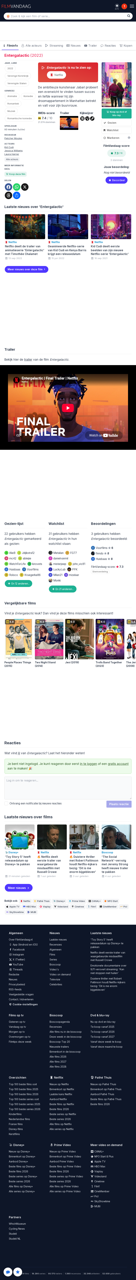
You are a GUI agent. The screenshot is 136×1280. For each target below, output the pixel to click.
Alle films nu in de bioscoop (66, 1031)
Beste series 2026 (60, 1119)
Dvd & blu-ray (99, 1015)
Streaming (56, 45)
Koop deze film (17, 174)
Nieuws (75, 45)
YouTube (17, 964)
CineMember (110, 906)
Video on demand (60, 974)
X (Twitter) (18, 959)
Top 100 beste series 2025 (24, 1104)
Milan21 (56, 575)
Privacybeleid (17, 984)
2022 (10, 68)
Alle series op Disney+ (22, 1191)
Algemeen (55, 949)
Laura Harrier (11, 154)
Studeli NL (15, 1238)
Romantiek (13, 103)
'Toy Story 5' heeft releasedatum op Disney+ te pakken (106, 943)
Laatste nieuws (58, 939)
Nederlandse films (19, 1119)
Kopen (127, 45)
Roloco (12, 575)
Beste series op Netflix (63, 1114)
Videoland (62, 906)
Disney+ (60, 901)
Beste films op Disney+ (22, 1166)
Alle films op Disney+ (21, 1186)
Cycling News (17, 1228)
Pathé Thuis (43, 901)
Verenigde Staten (17, 83)
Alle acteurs (33, 45)
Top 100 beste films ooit (23, 1084)
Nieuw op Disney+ (19, 1151)
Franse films (16, 1124)
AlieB (10, 553)
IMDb (7, 168)
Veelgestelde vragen (21, 994)
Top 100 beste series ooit (24, 1099)
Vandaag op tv (17, 1026)
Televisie (55, 979)
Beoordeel (118, 180)
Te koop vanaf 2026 (102, 1031)
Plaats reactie (119, 804)
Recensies (56, 944)
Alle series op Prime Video (65, 1191)
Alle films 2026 (58, 1056)
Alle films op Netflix (61, 1124)
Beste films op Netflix (62, 1104)
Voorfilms (31, 569)
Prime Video (78, 901)
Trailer (92, 45)
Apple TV (14, 906)
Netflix (58, 75)
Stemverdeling (100, 571)
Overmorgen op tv (19, 1036)
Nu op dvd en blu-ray (102, 1021)
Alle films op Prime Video (64, 1186)
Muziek (11, 111)
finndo (102, 553)
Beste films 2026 (59, 1109)
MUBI (33, 912)
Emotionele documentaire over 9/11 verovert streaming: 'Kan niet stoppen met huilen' (108, 969)
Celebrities (56, 984)
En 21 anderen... (64, 589)
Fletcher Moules (13, 138)
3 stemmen (116, 160)
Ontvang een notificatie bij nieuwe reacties (35, 803)
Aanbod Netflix (58, 1099)
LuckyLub (58, 569)
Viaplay (46, 906)
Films (52, 954)
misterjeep (59, 564)
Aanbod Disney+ (18, 1161)
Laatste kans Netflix (61, 1094)
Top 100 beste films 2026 (23, 1094)
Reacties (110, 45)
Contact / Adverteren (21, 999)
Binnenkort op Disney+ (22, 1156)
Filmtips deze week (20, 1041)
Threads (17, 969)
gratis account (118, 764)
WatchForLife (15, 564)
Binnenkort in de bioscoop (65, 1051)
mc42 (11, 558)
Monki (57, 580)
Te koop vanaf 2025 (102, 1026)
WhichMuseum (17, 1223)
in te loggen (88, 764)
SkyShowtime (16, 912)
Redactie (14, 974)
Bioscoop (55, 964)
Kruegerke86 (31, 575)
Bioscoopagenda (60, 1021)
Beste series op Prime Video (66, 1176)
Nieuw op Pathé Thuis (103, 1084)
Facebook (18, 949)
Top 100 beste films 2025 (23, 1089)
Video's (54, 969)
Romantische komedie (19, 118)
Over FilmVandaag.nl (21, 939)
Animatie (12, 96)
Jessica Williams (13, 150)
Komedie (28, 96)
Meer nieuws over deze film (25, 269)
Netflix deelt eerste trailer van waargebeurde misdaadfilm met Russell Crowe (107, 956)
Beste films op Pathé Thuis (105, 1099)
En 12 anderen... (20, 583)
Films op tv (16, 1015)
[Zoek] (128, 16)
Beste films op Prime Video (65, 1166)
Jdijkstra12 (27, 553)
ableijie (25, 558)
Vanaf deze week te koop (105, 1041)
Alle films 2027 (58, 1061)
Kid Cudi (9, 147)
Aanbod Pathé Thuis (102, 1094)
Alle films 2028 (58, 1066)
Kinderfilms (15, 1114)
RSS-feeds (15, 989)
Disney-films (16, 1129)
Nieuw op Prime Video (63, 1151)
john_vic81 (77, 564)
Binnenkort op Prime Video (65, 1156)
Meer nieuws (17, 888)
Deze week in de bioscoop (66, 1036)
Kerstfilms (14, 1134)
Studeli (13, 1233)
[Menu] (132, 6)
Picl (125, 906)
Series (53, 959)
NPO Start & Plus (104, 1156)
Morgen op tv (17, 1031)
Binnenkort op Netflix (62, 1089)
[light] (117, 6)
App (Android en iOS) (25, 944)
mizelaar (72, 575)
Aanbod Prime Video (62, 1161)
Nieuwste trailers (59, 1046)
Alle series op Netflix (62, 1129)
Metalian (58, 553)
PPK (75, 569)
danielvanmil (59, 558)
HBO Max (31, 906)
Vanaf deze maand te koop (106, 1046)
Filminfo (12, 45)
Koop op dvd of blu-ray (118, 113)
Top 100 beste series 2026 (24, 1109)
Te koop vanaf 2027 (102, 1036)
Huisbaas (13, 569)
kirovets (35, 564)
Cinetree (79, 906)
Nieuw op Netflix (59, 1084)
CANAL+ (96, 901)
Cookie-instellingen (25, 1004)
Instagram (18, 954)
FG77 (72, 553)
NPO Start (112, 901)
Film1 (93, 906)
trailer (28, 359)
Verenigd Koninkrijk (18, 75)
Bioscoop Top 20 (60, 1041)
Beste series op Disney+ (23, 1176)
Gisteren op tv (17, 1021)
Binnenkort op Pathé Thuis (105, 1089)
